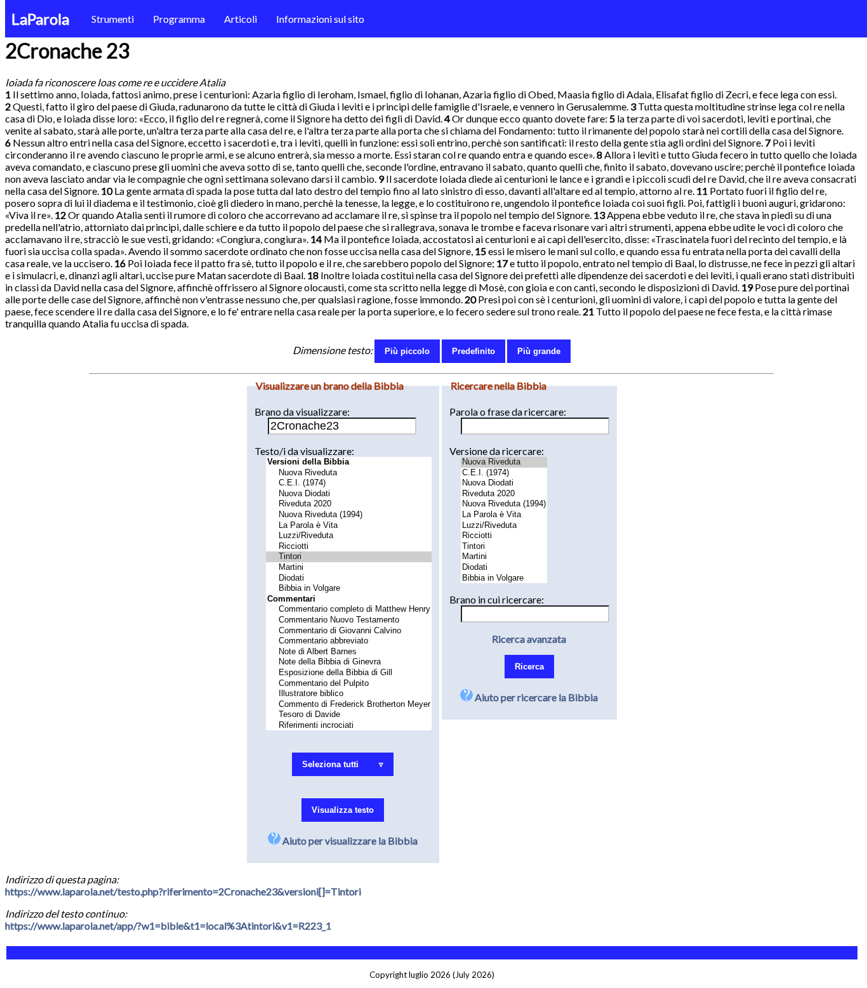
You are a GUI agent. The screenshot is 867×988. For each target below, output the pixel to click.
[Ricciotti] (349, 546)
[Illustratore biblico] (349, 693)
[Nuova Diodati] (349, 494)
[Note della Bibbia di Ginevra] (349, 662)
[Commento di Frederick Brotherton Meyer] (349, 704)
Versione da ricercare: (496, 451)
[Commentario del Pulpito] (349, 683)
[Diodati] (349, 578)
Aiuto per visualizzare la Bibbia (349, 840)
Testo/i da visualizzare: (304, 451)
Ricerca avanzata (529, 639)
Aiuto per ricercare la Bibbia (535, 697)
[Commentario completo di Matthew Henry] (349, 609)
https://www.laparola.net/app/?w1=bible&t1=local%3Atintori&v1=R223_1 (168, 925)
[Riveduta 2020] (349, 504)
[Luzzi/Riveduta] (349, 535)
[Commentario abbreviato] (349, 641)
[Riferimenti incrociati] (349, 725)
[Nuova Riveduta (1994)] (349, 515)
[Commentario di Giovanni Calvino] (349, 631)
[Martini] (349, 567)
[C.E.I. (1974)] (349, 483)
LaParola (40, 19)
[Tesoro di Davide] (349, 714)
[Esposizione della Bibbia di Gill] (349, 673)
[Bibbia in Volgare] (349, 588)
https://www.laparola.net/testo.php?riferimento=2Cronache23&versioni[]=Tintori (183, 891)
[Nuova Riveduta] (349, 473)
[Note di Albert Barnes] (349, 652)
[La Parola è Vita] (349, 525)
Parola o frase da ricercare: (507, 411)
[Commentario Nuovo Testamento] (349, 620)
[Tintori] (349, 556)
